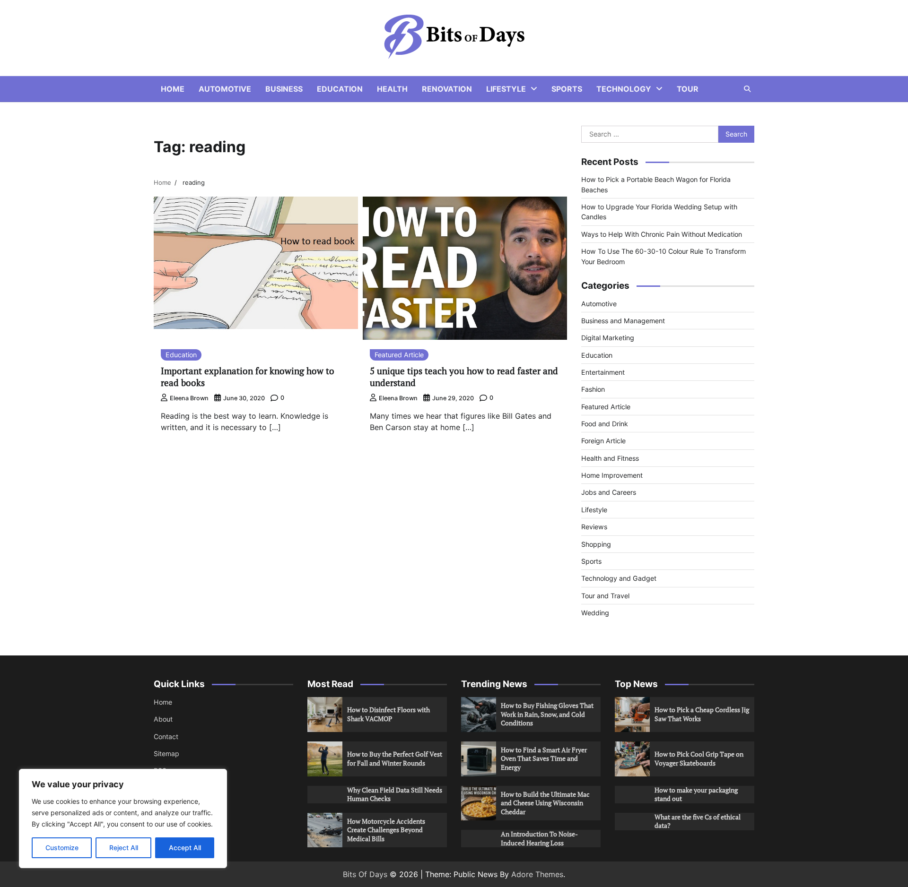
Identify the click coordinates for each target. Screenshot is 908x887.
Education (340, 89)
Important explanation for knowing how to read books (247, 376)
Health (392, 89)
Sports (566, 89)
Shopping (596, 544)
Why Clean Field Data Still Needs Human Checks (394, 794)
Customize (62, 848)
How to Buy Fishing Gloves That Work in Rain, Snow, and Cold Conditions (547, 714)
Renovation (447, 89)
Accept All (185, 848)
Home (172, 89)
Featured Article (399, 355)
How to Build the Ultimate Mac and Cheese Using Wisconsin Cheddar (545, 803)
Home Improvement (612, 475)
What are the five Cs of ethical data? (698, 821)
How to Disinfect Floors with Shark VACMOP (388, 714)
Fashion (593, 389)
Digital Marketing (607, 338)
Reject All (123, 848)
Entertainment (603, 372)
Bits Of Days (365, 874)
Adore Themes (537, 874)
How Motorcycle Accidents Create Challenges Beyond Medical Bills (386, 830)
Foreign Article (603, 441)
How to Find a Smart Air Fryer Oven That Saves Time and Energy (544, 758)
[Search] (747, 89)
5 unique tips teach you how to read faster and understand (464, 376)
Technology (623, 89)
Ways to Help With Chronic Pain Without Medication (661, 234)
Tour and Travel (605, 596)
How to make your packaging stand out (696, 794)
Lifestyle (506, 89)
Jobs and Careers (608, 492)
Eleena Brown (189, 398)
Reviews (594, 527)
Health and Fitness (610, 458)
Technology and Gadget (618, 578)
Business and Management (623, 321)
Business (284, 89)
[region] (123, 818)
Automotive (225, 89)
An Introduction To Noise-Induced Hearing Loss (539, 838)
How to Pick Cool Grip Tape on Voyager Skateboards (699, 758)
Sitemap (166, 753)
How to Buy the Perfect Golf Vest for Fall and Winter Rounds (394, 758)
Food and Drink (604, 424)
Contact (166, 736)
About (163, 719)
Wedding (595, 613)
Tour (687, 89)
